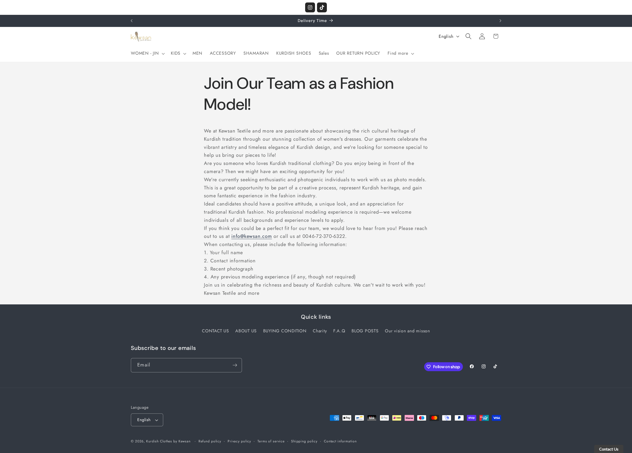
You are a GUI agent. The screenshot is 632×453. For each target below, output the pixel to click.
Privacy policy (239, 441)
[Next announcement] (500, 21)
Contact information (340, 441)
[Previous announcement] (131, 21)
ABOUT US (246, 331)
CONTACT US (215, 331)
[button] (147, 53)
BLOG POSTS (365, 331)
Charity (320, 331)
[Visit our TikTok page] (322, 7)
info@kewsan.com (251, 236)
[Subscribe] (235, 365)
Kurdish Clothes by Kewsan (168, 441)
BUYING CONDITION (285, 331)
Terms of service (271, 441)
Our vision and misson (407, 331)
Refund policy (209, 441)
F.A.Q (339, 331)
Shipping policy (304, 441)
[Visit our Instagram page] (310, 7)
